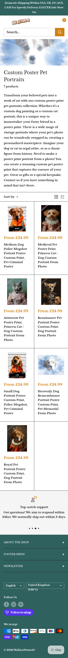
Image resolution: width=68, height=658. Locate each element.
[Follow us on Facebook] (6, 604)
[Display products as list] (62, 196)
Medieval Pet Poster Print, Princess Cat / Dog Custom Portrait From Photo (48, 255)
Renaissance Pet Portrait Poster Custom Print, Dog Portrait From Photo (50, 326)
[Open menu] (6, 21)
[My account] (53, 22)
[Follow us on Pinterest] (20, 604)
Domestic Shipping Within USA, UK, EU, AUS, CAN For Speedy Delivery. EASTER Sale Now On (34, 7)
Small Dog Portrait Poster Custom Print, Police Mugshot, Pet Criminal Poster (16, 402)
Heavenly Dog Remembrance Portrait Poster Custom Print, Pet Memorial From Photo (49, 402)
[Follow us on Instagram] (13, 604)
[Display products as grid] (56, 196)
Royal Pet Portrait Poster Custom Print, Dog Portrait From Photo (15, 473)
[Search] (59, 32)
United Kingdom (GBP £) (39, 586)
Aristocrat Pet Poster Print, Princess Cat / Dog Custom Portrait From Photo (14, 328)
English (11, 585)
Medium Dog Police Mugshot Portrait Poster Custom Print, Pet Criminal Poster (15, 255)
